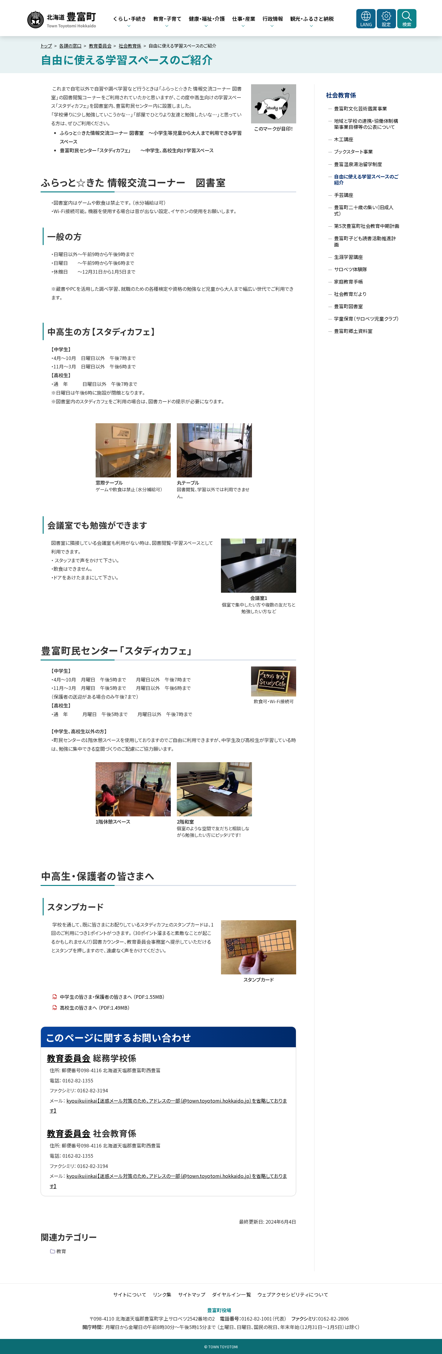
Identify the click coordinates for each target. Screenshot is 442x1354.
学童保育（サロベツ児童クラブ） (366, 318)
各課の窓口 (70, 45)
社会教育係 (130, 45)
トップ (46, 45)
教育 (61, 1251)
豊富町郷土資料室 (353, 330)
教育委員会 (100, 45)
